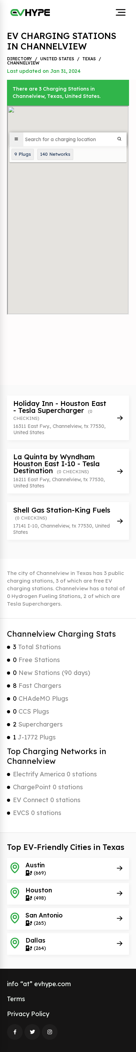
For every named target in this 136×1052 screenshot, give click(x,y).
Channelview (23, 63)
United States (57, 59)
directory (19, 59)
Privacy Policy (28, 1014)
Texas (89, 59)
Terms (16, 999)
